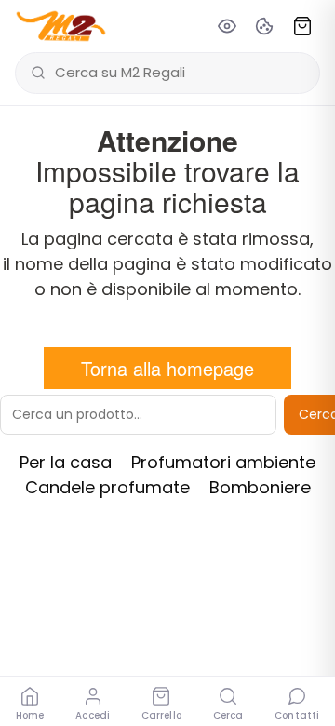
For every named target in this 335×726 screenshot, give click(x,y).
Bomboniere (260, 487)
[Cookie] (264, 26)
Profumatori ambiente (223, 462)
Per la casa (66, 462)
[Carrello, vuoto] (302, 26)
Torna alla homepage (167, 368)
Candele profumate (107, 487)
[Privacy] (227, 26)
